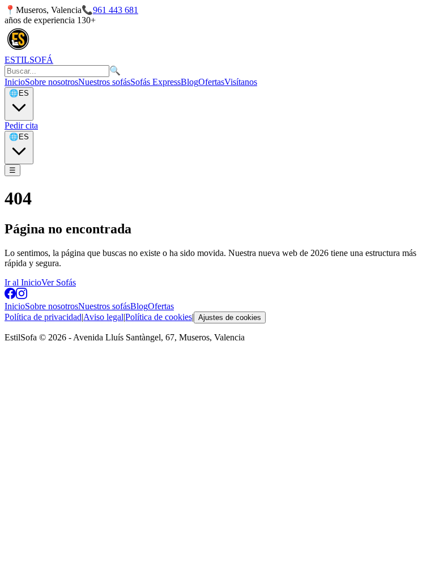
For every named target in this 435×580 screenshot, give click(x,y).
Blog (189, 82)
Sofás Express (155, 82)
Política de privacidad (43, 317)
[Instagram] (21, 296)
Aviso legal (103, 317)
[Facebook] (10, 296)
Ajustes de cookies (229, 317)
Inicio (15, 82)
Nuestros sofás (104, 82)
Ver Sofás (58, 282)
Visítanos (240, 82)
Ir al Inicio (23, 282)
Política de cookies (158, 317)
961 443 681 (115, 10)
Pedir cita (21, 125)
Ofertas (211, 82)
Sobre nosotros (51, 82)
